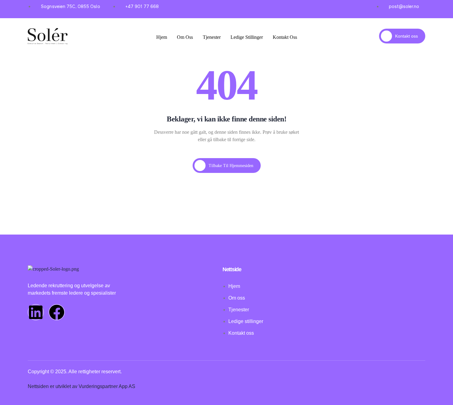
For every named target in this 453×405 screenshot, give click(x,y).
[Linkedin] (36, 312)
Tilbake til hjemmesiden (231, 165)
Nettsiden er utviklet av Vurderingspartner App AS (81, 386)
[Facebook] (57, 312)
